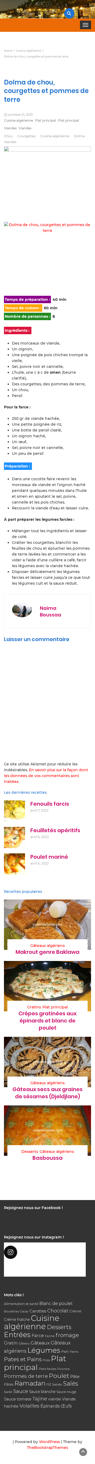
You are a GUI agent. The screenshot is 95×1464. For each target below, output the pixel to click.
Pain (65, 1351)
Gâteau (24, 1343)
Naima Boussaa (50, 611)
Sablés (57, 1384)
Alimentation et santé (21, 1304)
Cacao (24, 1311)
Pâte (74, 1376)
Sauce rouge (66, 1392)
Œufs (66, 1406)
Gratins (34, 1007)
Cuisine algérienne (18, 120)
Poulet (59, 1375)
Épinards (50, 1406)
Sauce (20, 1391)
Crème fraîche (17, 1319)
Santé (8, 1392)
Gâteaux (40, 1343)
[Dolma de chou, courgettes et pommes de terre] (47, 256)
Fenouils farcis (49, 804)
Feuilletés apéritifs (55, 830)
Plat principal (45, 120)
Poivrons (63, 1369)
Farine (50, 1336)
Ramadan (30, 1383)
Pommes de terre (26, 1376)
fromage (67, 1335)
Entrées (17, 1334)
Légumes (43, 1350)
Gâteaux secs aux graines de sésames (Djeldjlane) (47, 1093)
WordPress (49, 1441)
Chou (8, 136)
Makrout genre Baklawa (47, 952)
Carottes (38, 1310)
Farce (38, 1335)
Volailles (29, 1406)
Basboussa (47, 1158)
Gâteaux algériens (47, 945)
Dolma (79, 136)
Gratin (10, 1343)
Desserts (29, 1151)
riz (48, 1384)
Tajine (39, 1399)
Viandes (10, 128)
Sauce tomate (17, 1398)
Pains (74, 1351)
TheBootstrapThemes (47, 1447)
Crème (75, 1311)
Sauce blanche (42, 1392)
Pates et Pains (23, 1359)
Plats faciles (47, 1369)
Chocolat (57, 1311)
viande (54, 1399)
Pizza (46, 1360)
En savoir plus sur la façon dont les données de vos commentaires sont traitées (46, 776)
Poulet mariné (49, 857)
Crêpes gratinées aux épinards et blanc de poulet (47, 1020)
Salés (70, 1383)
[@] (45, 1252)
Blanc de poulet (56, 1303)
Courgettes (26, 136)
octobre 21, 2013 (20, 115)
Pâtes (8, 1384)
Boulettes (11, 1311)
